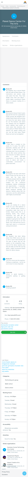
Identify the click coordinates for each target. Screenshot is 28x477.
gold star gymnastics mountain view (12, 365)
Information (5, 41)
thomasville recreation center (9, 325)
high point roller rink (7, 327)
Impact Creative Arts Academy (13, 463)
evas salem (5, 367)
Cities (7, 6)
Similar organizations (16, 45)
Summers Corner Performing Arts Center (15, 448)
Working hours (16, 41)
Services (4, 45)
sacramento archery (7, 328)
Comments (15, 36)
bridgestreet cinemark (8, 364)
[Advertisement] (14, 66)
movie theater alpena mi (9, 362)
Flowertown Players (13, 456)
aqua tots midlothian (8, 369)
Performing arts (21, 6)
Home (2, 6)
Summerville (13, 6)
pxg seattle (5, 371)
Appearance (5, 36)
